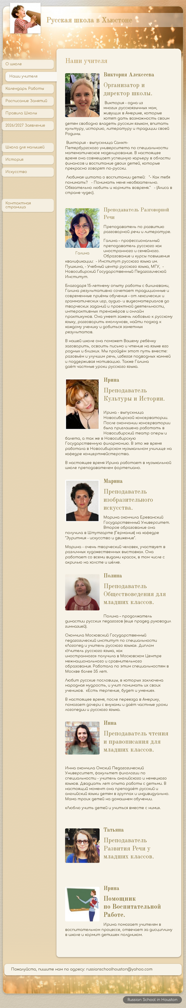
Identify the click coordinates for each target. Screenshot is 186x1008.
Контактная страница (18, 205)
